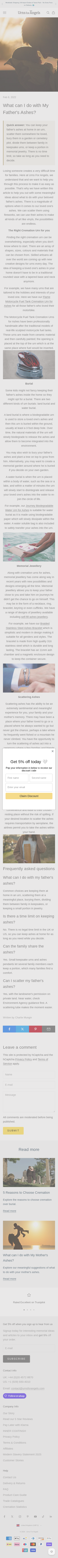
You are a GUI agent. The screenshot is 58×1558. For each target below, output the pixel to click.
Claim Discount (29, 795)
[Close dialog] (53, 751)
